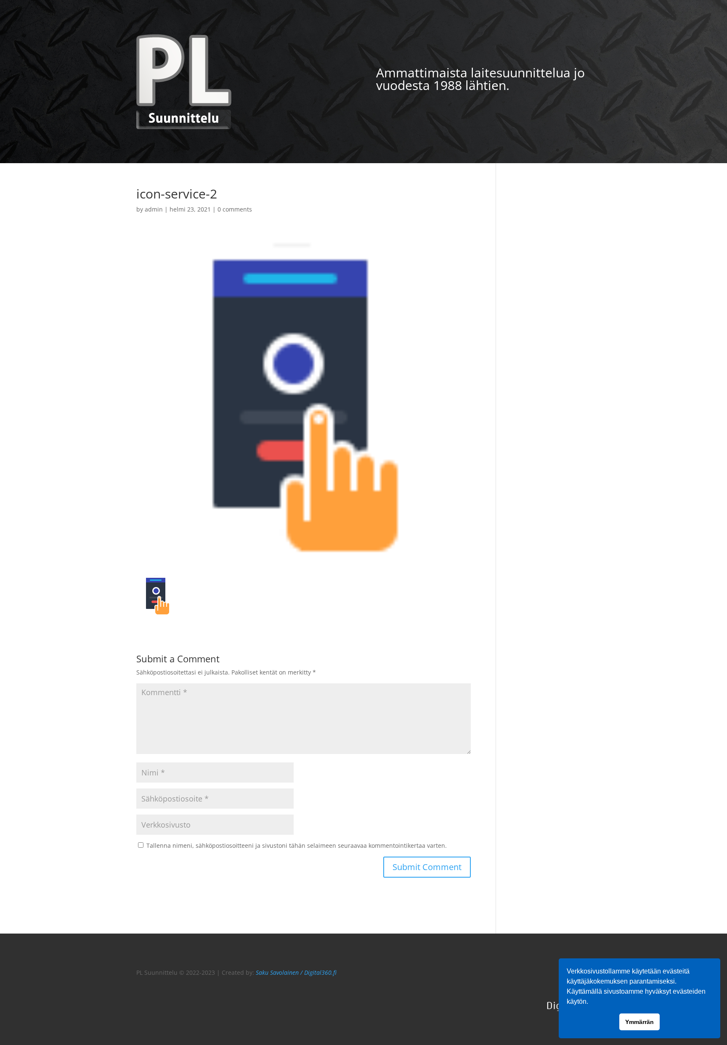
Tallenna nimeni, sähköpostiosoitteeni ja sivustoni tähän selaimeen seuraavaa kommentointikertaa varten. (296, 845)
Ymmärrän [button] (639, 1022)
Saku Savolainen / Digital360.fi (296, 972)
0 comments (235, 209)
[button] (591, 1002)
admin (154, 209)
